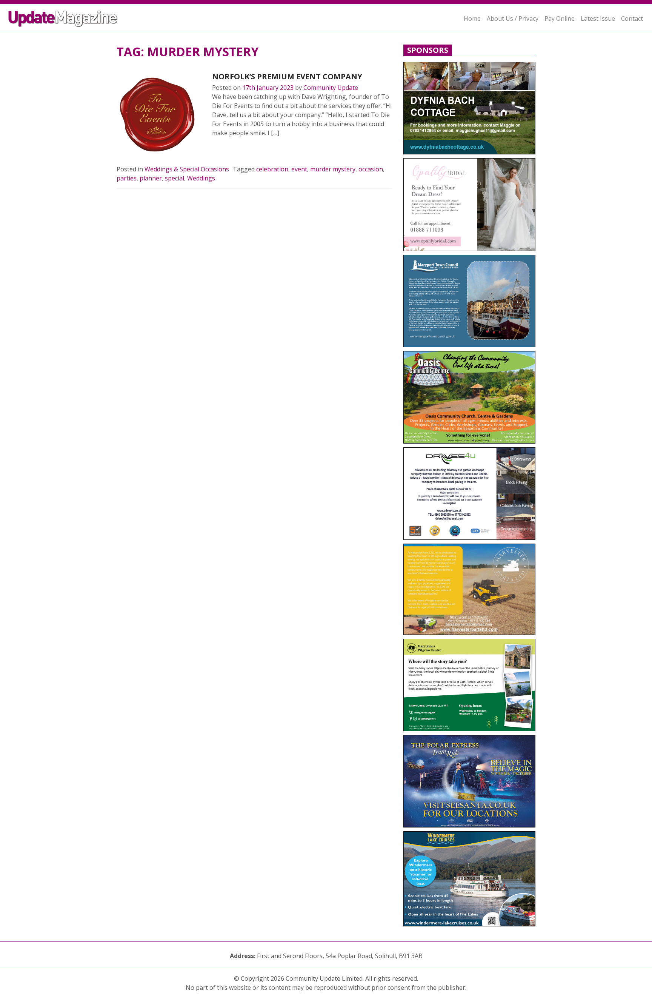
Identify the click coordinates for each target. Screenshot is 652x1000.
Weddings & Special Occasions (187, 169)
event (299, 169)
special (174, 178)
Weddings (201, 178)
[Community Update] (62, 18)
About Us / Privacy (512, 18)
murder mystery (332, 169)
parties (127, 178)
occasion (370, 169)
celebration (272, 169)
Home (472, 18)
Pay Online (559, 18)
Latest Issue (598, 18)
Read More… (238, 151)
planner (151, 178)
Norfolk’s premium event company (287, 76)
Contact (632, 18)
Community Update (330, 87)
